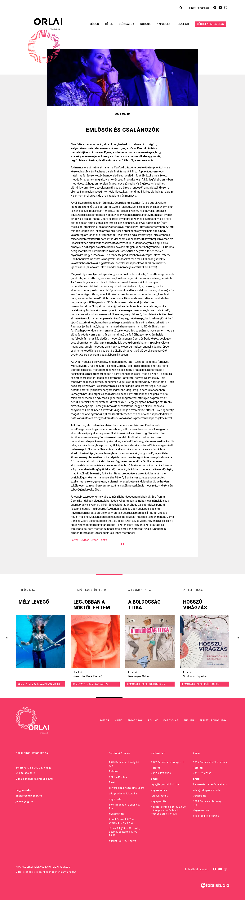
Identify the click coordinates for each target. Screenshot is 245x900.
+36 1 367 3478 (36, 767)
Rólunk (145, 23)
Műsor (94, 23)
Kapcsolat (164, 23)
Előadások (126, 23)
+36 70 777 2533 (161, 773)
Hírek (109, 23)
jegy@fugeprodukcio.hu (165, 784)
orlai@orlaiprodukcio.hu (39, 779)
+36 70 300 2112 (26, 773)
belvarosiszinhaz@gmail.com (126, 788)
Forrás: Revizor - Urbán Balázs (89, 539)
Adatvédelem (62, 867)
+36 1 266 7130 (118, 776)
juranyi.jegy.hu (24, 801)
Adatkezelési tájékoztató (33, 867)
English (183, 23)
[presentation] (7, 638)
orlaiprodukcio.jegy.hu (29, 795)
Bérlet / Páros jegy (210, 23)
